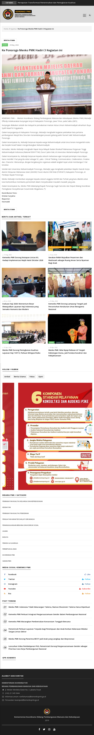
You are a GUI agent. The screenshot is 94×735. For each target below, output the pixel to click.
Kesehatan (6, 507)
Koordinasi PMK (8, 555)
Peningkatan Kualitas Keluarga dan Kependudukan (22, 501)
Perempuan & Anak (9, 549)
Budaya (5, 537)
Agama (13, 29)
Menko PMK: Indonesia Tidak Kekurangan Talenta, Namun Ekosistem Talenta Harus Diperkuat (49, 607)
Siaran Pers (57, 250)
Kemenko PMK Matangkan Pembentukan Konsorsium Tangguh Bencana (39, 621)
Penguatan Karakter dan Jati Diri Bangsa (18, 519)
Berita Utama (9, 40)
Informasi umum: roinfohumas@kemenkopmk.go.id (25, 696)
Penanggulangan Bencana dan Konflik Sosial (20, 525)
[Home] (19, 14)
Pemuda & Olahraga (10, 543)
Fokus (32, 376)
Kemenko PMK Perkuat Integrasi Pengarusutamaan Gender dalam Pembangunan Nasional (47, 614)
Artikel (7, 376)
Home (6, 29)
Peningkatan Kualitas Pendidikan (60, 247)
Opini (40, 376)
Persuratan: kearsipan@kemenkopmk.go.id (22, 700)
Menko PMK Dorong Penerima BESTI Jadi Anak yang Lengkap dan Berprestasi (41, 639)
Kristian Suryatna (8, 196)
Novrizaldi (6, 202)
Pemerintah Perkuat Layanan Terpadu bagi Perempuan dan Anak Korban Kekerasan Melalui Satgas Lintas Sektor (48, 630)
